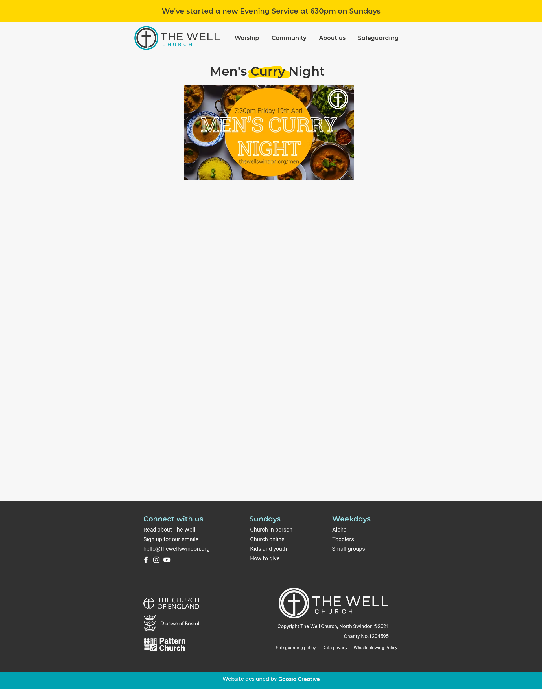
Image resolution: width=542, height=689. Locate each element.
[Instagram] (156, 560)
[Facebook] (146, 560)
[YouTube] (167, 560)
